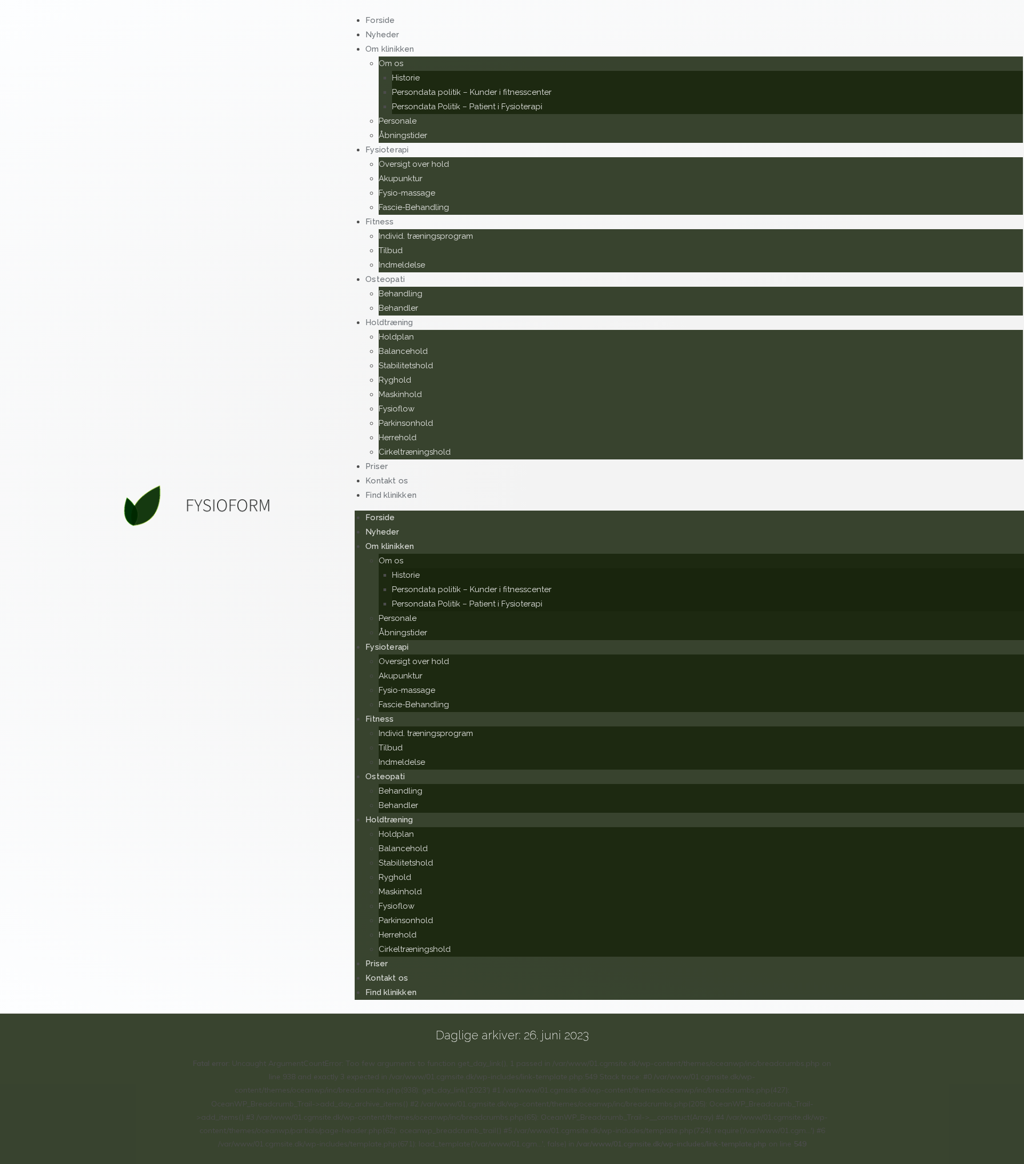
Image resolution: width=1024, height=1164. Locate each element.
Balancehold (403, 351)
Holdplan (396, 337)
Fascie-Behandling (414, 207)
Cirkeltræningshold (415, 452)
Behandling (400, 293)
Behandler (398, 805)
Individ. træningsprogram (426, 236)
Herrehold (398, 437)
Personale (398, 121)
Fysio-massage (407, 193)
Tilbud (391, 250)
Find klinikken (391, 495)
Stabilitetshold (406, 365)
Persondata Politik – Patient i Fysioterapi (467, 106)
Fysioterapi (387, 150)
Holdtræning (389, 322)
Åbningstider (403, 632)
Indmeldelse (402, 762)
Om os (391, 63)
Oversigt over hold (414, 164)
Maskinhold (400, 394)
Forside (380, 517)
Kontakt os (386, 978)
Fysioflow (396, 409)
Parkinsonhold (406, 423)
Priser (376, 963)
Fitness (379, 222)
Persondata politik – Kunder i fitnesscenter (471, 92)
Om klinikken (389, 49)
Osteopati (385, 279)
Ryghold (395, 380)
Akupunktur (400, 178)
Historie (406, 78)
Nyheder (382, 532)
